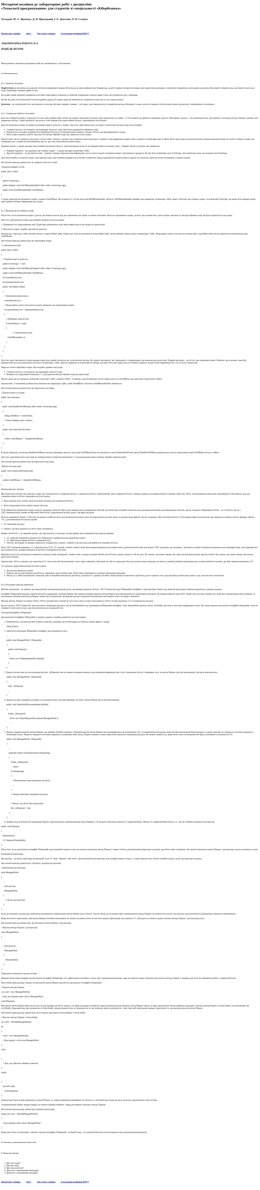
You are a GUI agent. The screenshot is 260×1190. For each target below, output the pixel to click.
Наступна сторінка (46, 33)
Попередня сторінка (11, 33)
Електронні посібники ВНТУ (74, 33)
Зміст (28, 33)
